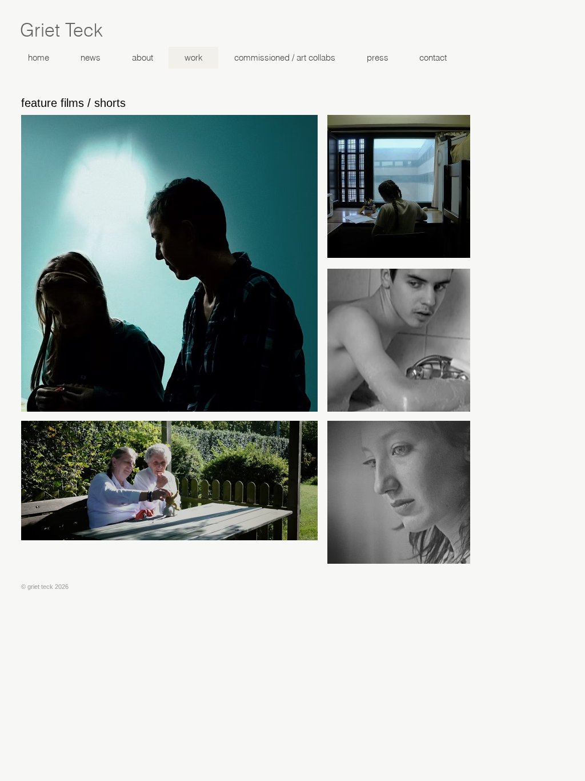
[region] (169, 263)
